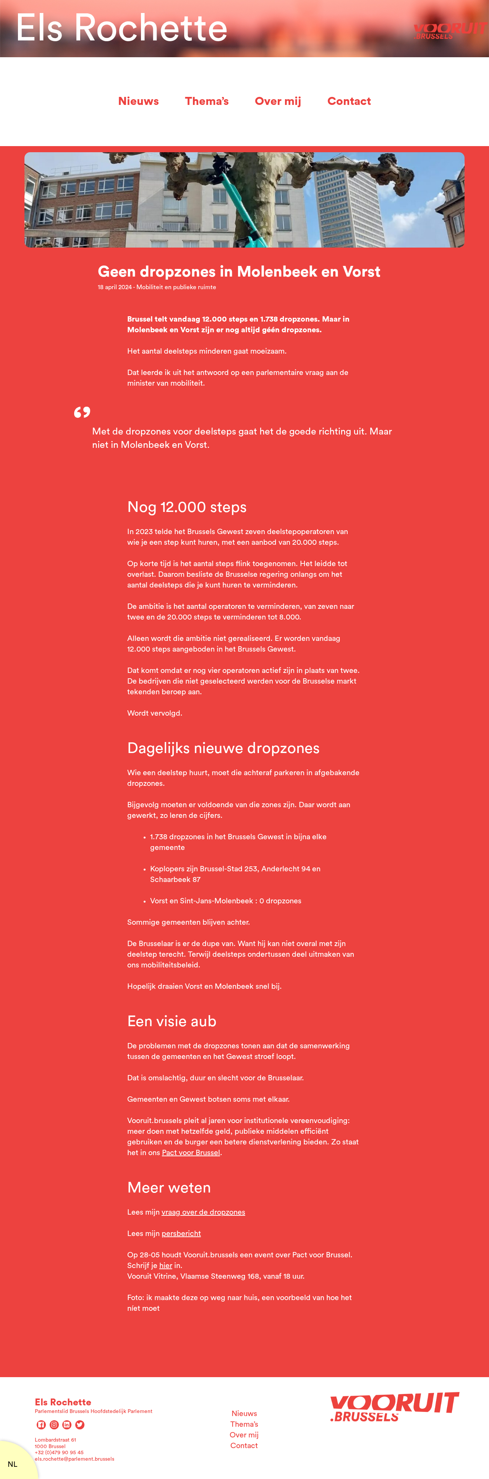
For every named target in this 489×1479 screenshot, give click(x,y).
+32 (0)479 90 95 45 (59, 1452)
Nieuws (138, 101)
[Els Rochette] (451, 29)
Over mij (278, 101)
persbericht (181, 1234)
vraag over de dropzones (203, 1212)
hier (165, 1266)
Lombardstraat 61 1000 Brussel (55, 1443)
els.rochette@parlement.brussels (74, 1459)
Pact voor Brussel (191, 1153)
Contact (349, 101)
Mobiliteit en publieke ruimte (176, 287)
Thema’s (207, 101)
